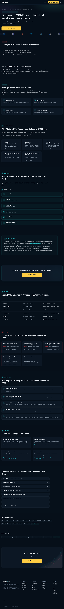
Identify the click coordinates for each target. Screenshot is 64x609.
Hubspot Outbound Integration (8, 520)
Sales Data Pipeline (6, 523)
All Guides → (35, 523)
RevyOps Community (55, 592)
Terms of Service (7, 599)
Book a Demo (11, 28)
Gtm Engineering (27, 523)
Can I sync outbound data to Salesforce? (12, 490)
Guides (33, 587)
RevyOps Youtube (56, 590)
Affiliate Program (35, 589)
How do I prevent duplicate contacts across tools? (14, 494)
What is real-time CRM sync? (9, 505)
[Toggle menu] (61, 2)
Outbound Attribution (37, 520)
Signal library (24, 585)
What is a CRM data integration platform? (12, 498)
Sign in (45, 2)
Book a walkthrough (53, 2)
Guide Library (4, 9)
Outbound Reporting (17, 523)
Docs (33, 585)
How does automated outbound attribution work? (13, 502)
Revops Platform (47, 520)
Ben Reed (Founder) (55, 584)
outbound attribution (35, 243)
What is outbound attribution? (9, 482)
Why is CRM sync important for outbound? (12, 478)
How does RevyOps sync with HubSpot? (11, 486)
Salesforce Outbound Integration (24, 520)
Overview (24, 583)
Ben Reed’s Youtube (55, 587)
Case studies (34, 583)
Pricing (23, 589)
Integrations (24, 587)
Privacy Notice (7, 600)
